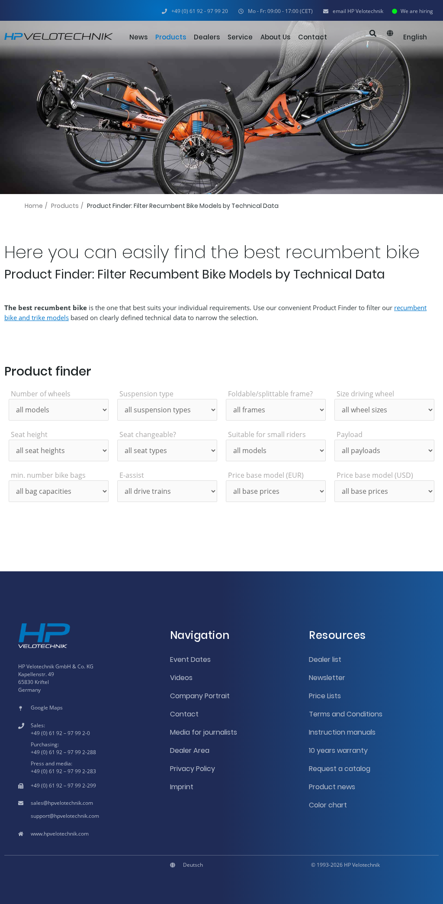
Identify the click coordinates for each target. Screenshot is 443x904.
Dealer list (325, 659)
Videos (181, 678)
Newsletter (327, 678)
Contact (184, 714)
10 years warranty (338, 750)
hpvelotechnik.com (70, 803)
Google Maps (47, 707)
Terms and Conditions (345, 714)
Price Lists (325, 696)
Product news (332, 787)
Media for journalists (203, 732)
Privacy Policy (192, 769)
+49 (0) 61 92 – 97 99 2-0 (60, 733)
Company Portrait (200, 696)
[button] (275, 11)
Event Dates (190, 659)
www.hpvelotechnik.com (60, 833)
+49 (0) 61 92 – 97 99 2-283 (63, 771)
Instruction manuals (342, 732)
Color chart (328, 805)
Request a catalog (339, 769)
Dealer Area (189, 750)
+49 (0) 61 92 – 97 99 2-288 (63, 752)
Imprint (181, 787)
